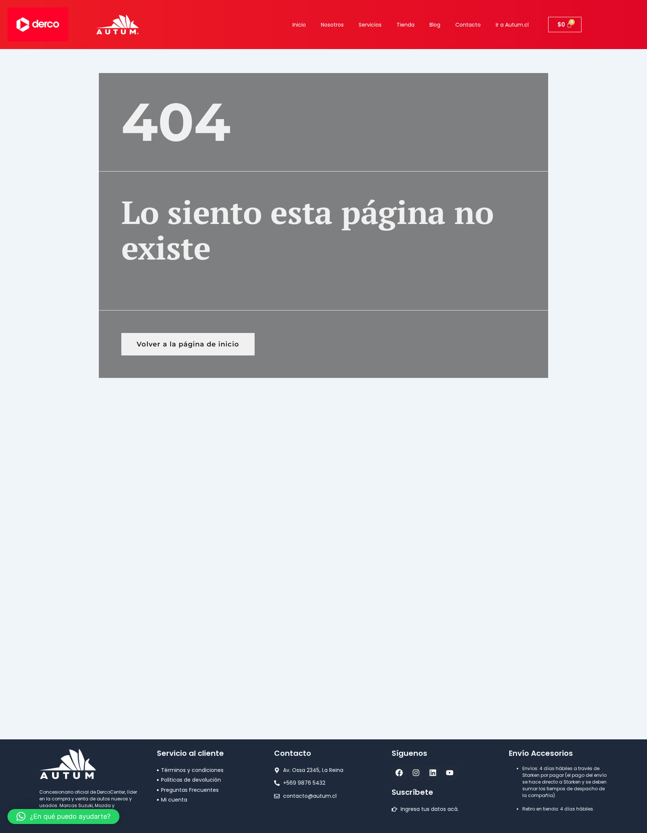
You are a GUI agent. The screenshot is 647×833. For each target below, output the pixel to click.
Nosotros (332, 24)
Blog (434, 24)
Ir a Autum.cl (512, 24)
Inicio (299, 24)
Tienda (405, 24)
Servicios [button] (370, 24)
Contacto (468, 24)
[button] (63, 816)
